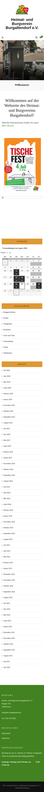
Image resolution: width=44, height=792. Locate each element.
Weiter (3, 253)
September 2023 (9, 533)
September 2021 (9, 650)
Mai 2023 (6, 557)
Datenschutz (6, 733)
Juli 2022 (6, 603)
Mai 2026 (6, 382)
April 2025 (7, 446)
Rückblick (7, 330)
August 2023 (8, 539)
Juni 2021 (6, 667)
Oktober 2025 (8, 411)
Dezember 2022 (9, 574)
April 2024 (7, 504)
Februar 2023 (8, 563)
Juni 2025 (6, 434)
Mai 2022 (6, 615)
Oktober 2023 (8, 528)
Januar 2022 (7, 626)
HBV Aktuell (8, 125)
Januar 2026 (7, 399)
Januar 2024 (7, 516)
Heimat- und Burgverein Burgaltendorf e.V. (22, 23)
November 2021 (9, 638)
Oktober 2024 (8, 469)
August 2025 (8, 423)
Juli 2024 (6, 487)
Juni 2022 (6, 609)
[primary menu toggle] (3, 37)
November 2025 (9, 405)
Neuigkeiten (7, 324)
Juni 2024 (6, 493)
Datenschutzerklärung (22, 788)
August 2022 (8, 597)
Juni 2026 (6, 376)
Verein (5, 347)
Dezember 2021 (9, 632)
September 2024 (9, 475)
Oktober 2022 (8, 586)
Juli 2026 (6, 370)
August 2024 (8, 481)
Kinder (5, 318)
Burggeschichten (9, 312)
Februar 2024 (8, 510)
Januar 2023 (7, 568)
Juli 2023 (6, 545)
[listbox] (22, 60)
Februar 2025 (8, 452)
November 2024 (9, 463)
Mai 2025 (6, 440)
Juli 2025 (6, 429)
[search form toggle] (36, 37)
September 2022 (9, 592)
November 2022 (9, 580)
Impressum (5, 738)
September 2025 (9, 417)
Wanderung (7, 353)
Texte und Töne (9, 335)
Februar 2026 (8, 394)
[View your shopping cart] (40, 37)
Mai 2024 (6, 498)
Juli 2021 (6, 661)
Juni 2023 (6, 551)
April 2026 (7, 388)
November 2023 (9, 522)
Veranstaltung (8, 341)
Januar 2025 (7, 458)
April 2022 (7, 621)
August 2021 (8, 656)
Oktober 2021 (8, 644)
